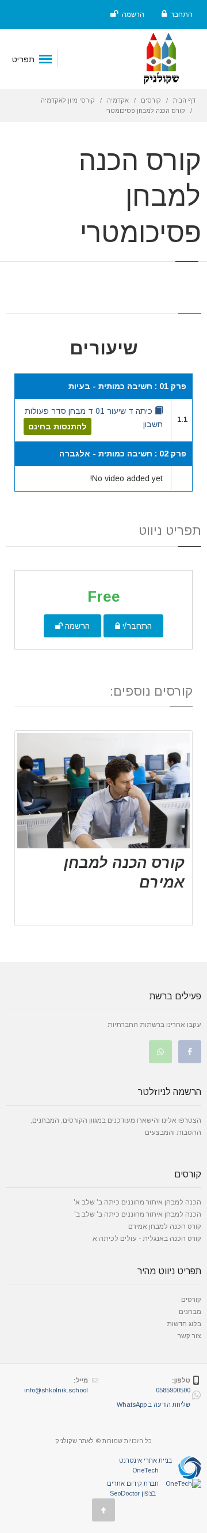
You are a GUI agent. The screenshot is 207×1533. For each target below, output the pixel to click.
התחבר (181, 14)
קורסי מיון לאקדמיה (68, 100)
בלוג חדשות (184, 1324)
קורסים (151, 100)
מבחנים (190, 1312)
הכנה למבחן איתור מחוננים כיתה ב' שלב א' (137, 1202)
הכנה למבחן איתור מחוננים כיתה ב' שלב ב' (137, 1214)
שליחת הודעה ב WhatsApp (153, 1404)
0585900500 (173, 1390)
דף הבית (184, 100)
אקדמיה (118, 100)
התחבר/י (136, 625)
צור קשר (189, 1336)
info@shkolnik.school (56, 1390)
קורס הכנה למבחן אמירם (164, 1226)
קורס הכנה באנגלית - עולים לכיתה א (147, 1238)
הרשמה (132, 14)
